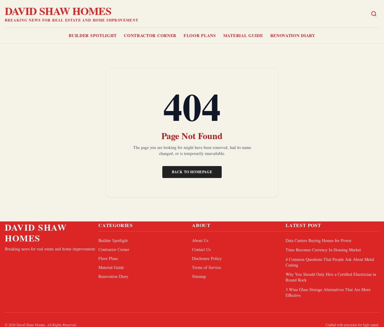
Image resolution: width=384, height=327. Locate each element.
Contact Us (201, 249)
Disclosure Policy (207, 258)
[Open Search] (373, 13)
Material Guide (243, 35)
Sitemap (199, 276)
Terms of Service (206, 267)
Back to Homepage (192, 171)
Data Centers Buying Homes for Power (319, 240)
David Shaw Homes (58, 11)
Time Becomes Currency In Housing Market (323, 250)
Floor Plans (200, 35)
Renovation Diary (292, 35)
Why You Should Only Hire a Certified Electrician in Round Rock (331, 277)
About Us (200, 240)
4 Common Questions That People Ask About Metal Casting (330, 262)
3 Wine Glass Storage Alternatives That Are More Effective (328, 292)
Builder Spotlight (93, 35)
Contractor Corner (150, 35)
